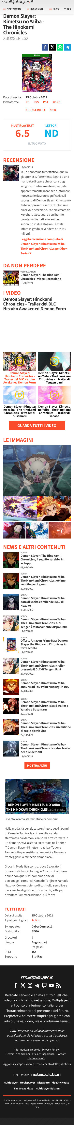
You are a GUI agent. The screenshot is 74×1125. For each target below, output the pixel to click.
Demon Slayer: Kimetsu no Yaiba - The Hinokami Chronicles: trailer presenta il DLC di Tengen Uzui (43, 665)
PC (27, 102)
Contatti (61, 1054)
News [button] (56, 8)
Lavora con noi (36, 1058)
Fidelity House (60, 1082)
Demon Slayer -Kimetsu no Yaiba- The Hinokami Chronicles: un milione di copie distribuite (46, 727)
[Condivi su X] (52, 47)
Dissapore (43, 1082)
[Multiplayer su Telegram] (37, 985)
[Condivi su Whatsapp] (60, 47)
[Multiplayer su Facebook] (15, 985)
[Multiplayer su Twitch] (44, 985)
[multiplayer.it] (37, 977)
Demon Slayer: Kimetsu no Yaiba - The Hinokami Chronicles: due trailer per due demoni (45, 748)
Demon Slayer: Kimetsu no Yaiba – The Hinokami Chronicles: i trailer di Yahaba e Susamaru (45, 705)
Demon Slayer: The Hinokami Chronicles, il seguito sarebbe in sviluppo (42, 559)
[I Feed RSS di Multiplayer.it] (58, 985)
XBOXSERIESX (35, 110)
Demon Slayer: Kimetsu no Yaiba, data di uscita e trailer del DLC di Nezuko (43, 602)
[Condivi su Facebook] (45, 47)
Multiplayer (11, 1082)
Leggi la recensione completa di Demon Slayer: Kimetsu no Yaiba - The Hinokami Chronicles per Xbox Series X (44, 246)
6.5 (22, 133)
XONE (56, 102)
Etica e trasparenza (43, 1054)
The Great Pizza (23, 1088)
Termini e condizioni (18, 1054)
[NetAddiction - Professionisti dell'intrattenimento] (46, 1074)
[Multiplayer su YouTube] (51, 985)
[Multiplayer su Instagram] (30, 985)
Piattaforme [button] (14, 8)
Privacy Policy (50, 1049)
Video (67, 8)
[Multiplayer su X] (23, 985)
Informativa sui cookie (27, 1049)
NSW (53, 110)
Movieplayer (27, 1082)
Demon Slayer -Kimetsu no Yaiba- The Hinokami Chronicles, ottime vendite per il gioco (43, 580)
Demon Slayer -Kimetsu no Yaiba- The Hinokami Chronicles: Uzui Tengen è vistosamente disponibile (44, 623)
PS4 (45, 102)
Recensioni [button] (37, 8)
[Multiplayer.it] (18, 2)
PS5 (36, 102)
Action (36, 920)
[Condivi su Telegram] (67, 47)
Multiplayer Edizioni (48, 1088)
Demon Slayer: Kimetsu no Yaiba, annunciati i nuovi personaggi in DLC (45, 685)
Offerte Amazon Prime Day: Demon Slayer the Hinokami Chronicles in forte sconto (44, 644)
